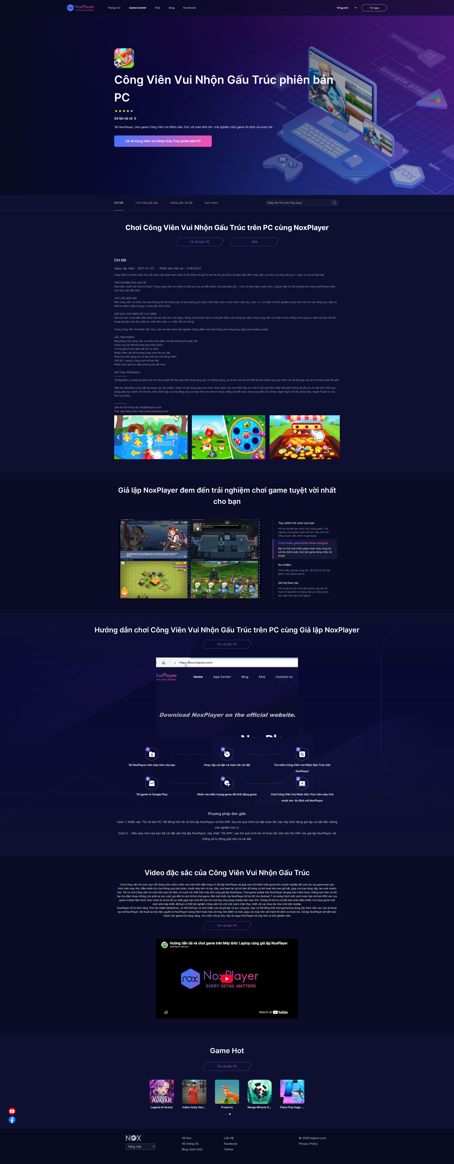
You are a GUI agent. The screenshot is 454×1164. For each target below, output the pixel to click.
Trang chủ (114, 7)
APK (254, 242)
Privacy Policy (308, 1143)
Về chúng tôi (190, 1143)
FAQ (157, 7)
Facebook (189, 7)
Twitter (228, 1149)
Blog (172, 7)
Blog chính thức (192, 1149)
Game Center (137, 7)
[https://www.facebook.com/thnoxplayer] (12, 1119)
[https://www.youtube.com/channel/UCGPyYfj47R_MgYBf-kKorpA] (12, 1111)
